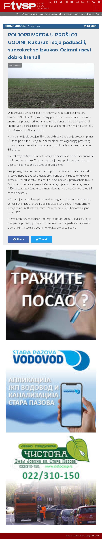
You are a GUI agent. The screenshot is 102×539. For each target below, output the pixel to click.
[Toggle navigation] (96, 8)
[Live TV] (78, 2)
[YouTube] (73, 2)
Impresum (69, 536)
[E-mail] (99, 2)
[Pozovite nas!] (94, 2)
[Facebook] (56, 2)
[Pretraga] (51, 2)
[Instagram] (67, 2)
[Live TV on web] (83, 2)
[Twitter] (62, 2)
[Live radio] (89, 2)
